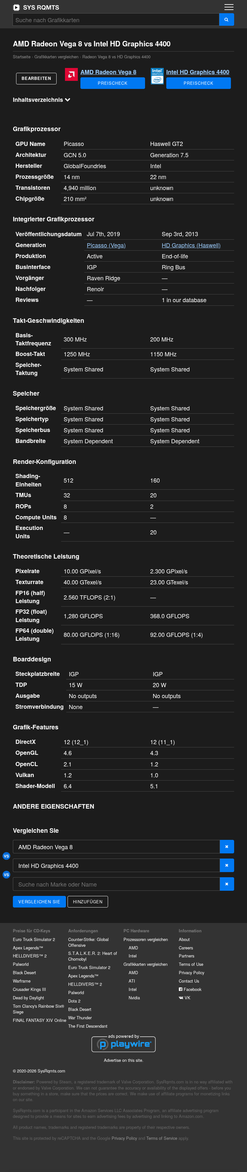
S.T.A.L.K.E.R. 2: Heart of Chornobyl (92, 956)
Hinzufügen (88, 901)
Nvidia (134, 997)
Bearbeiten (36, 78)
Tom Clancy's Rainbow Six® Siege (38, 1009)
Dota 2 (74, 1001)
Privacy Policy (191, 972)
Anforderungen (83, 931)
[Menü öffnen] (229, 7)
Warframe (22, 981)
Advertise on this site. (123, 1060)
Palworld (21, 964)
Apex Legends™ (28, 948)
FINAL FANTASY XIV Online (39, 1020)
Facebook (191, 989)
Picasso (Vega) (106, 245)
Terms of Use (191, 964)
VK (186, 997)
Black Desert (24, 972)
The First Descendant (87, 1026)
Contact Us (189, 981)
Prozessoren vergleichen (146, 939)
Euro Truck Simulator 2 (34, 939)
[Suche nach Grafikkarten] (226, 19)
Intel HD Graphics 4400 (197, 72)
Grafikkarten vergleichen (56, 56)
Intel (133, 956)
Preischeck (113, 83)
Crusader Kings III (29, 989)
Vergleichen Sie (39, 901)
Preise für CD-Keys (31, 931)
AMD (133, 948)
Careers (186, 948)
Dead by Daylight (28, 997)
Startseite (36, 7)
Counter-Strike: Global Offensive (88, 942)
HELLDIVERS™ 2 (30, 956)
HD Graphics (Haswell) (191, 245)
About (184, 939)
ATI (132, 981)
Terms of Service (161, 1138)
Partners (186, 956)
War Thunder (80, 1017)
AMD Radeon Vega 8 (108, 72)
